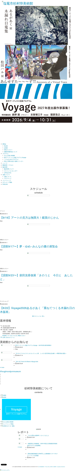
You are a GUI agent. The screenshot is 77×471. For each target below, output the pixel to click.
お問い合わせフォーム (9, 337)
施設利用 (4, 167)
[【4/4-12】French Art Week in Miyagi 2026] (6, 362)
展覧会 (4, 144)
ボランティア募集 (7, 182)
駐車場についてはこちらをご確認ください (14, 335)
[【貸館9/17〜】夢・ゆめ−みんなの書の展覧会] (38, 231)
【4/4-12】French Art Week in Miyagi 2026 (26, 361)
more (2, 367)
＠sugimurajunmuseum (10, 371)
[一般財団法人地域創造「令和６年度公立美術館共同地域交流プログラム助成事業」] (21, 439)
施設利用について (9, 169)
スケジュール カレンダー (11, 171)
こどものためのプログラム (11, 159)
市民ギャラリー (8, 150)
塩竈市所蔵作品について (10, 152)
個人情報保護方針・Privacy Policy (44, 466)
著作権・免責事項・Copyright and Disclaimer (57, 466)
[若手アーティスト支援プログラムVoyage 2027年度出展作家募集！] (6, 348)
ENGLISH (5, 184)
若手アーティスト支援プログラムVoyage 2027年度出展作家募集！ (33, 345)
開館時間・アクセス (7, 165)
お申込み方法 (7, 173)
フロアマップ (7, 178)
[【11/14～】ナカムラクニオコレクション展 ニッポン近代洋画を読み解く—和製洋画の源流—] (6, 355)
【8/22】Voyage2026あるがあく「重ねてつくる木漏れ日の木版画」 (37, 310)
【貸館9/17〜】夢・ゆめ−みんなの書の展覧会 (29, 246)
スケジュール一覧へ (39, 316)
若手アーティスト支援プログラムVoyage (15, 157)
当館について (6, 175)
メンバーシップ (6, 180)
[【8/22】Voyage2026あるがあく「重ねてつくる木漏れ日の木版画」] (38, 292)
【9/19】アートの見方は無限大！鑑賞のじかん (29, 217)
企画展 (6, 148)
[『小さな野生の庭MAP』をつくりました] (21, 436)
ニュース (4, 163)
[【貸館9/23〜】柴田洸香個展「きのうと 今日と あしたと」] (38, 259)
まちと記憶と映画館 (9, 155)
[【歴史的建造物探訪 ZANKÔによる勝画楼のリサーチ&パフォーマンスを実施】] (21, 444)
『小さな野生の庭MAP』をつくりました (38, 435)
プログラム (5, 153)
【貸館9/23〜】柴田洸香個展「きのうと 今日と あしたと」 (36, 277)
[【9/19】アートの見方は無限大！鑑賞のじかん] (38, 202)
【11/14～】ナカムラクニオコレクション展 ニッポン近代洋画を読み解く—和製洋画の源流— (40, 353)
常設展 (6, 146)
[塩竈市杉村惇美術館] (17, 2)
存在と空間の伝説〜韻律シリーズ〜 (13, 161)
